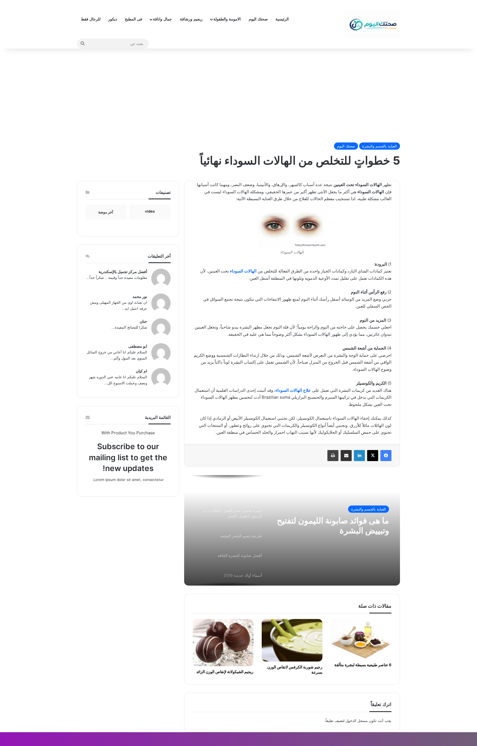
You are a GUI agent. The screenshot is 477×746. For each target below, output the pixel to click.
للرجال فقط (90, 19)
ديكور (112, 19)
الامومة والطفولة (227, 19)
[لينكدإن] (359, 455)
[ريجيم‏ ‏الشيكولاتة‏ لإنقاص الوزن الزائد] (223, 642)
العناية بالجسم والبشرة (379, 146)
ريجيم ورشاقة (191, 19)
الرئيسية (282, 19)
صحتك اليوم (258, 19)
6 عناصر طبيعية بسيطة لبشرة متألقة (362, 664)
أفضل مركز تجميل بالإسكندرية (123, 271)
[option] (292, 530)
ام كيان (141, 371)
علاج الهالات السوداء (293, 390)
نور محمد (139, 296)
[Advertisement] (238, 95)
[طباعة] (332, 455)
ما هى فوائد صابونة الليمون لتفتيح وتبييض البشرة (333, 525)
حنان (143, 321)
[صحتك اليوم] (372, 24)
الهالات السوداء (244, 271)
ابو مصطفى (137, 346)
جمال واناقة (162, 19)
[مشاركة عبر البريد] (346, 455)
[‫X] (372, 455)
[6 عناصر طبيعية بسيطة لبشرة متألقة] (361, 639)
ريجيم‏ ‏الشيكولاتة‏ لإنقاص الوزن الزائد (224, 671)
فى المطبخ (133, 19)
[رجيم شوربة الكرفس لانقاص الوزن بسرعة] (292, 640)
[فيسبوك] (385, 455)
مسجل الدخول (357, 720)
